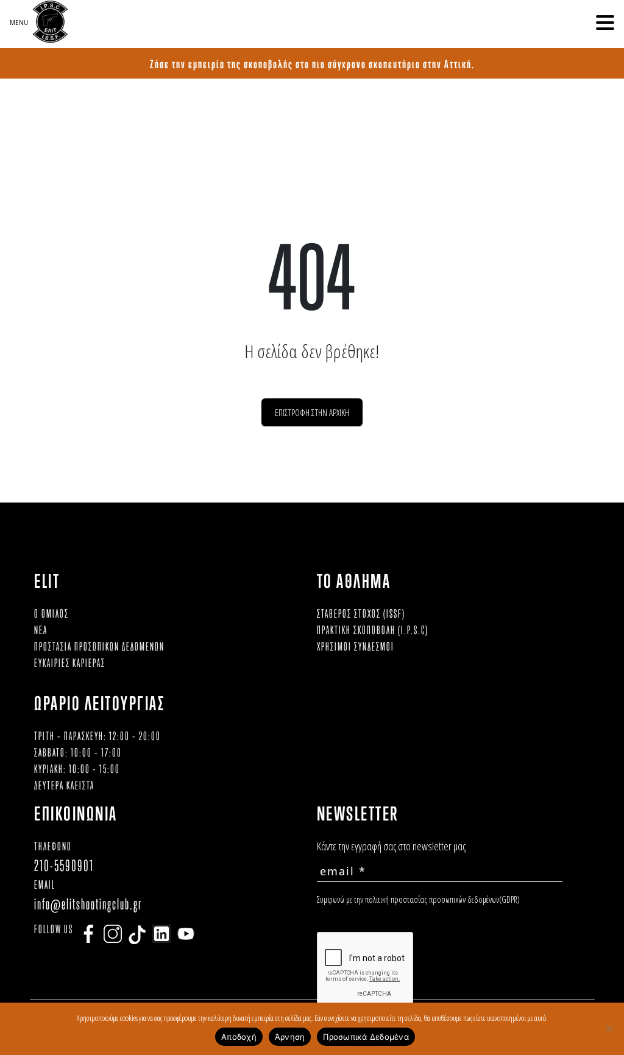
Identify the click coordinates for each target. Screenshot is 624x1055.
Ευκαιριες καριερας (69, 662)
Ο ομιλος (51, 613)
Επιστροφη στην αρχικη (312, 412)
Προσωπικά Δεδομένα (366, 1037)
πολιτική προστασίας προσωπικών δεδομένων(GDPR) (442, 899)
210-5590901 (64, 865)
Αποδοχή (239, 1037)
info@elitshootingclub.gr (88, 903)
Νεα (41, 630)
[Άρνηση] (609, 1029)
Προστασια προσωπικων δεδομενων (99, 646)
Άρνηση (290, 1037)
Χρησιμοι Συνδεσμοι (355, 646)
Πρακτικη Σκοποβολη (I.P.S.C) (372, 630)
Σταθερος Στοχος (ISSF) (361, 613)
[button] (605, 22)
